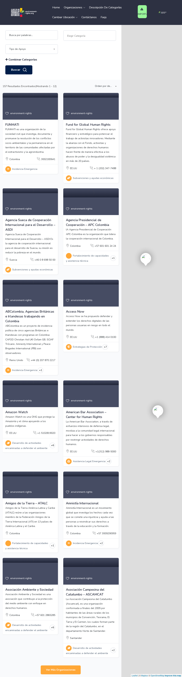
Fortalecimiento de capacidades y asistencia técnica (87, 258)
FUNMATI (12, 124)
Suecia (13, 260)
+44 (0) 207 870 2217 (43, 360)
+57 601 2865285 (45, 615)
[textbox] (31, 49)
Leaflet (135, 675)
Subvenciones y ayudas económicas (93, 178)
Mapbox (144, 675)
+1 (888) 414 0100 (105, 337)
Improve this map (173, 675)
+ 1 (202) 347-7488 (105, 168)
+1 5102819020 (46, 433)
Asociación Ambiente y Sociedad (29, 589)
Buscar (15, 70)
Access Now (75, 311)
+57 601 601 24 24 (105, 246)
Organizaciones (73, 7)
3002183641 (48, 159)
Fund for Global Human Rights (88, 124)
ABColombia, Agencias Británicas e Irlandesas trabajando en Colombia (29, 316)
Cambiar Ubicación (63, 17)
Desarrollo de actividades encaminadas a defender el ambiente (26, 445)
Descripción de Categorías (105, 7)
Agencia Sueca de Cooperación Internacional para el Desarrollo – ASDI (30, 225)
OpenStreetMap (157, 675)
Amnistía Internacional (82, 503)
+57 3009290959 (106, 533)
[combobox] (89, 35)
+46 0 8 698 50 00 (44, 260)
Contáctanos (89, 17)
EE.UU (73, 168)
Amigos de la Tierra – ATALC (26, 503)
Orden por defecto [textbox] (105, 86)
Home (56, 7)
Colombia (14, 159)
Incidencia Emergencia (24, 169)
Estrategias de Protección (87, 347)
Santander (76, 638)
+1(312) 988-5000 (105, 451)
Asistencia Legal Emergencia (89, 461)
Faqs (104, 17)
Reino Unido (16, 360)
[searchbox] (88, 36)
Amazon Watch (16, 412)
